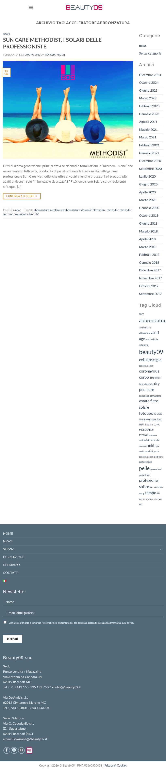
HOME (8, 533)
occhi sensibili (146, 452)
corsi (152, 378)
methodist (113, 210)
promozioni (155, 469)
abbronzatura (41, 210)
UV (37, 214)
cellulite (145, 360)
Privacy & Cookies (115, 765)
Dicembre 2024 (150, 75)
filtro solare (99, 210)
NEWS (8, 541)
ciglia (157, 360)
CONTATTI (10, 572)
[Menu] (30, 7)
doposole (86, 210)
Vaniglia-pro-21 (55, 55)
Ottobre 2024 (149, 82)
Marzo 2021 (147, 137)
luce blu (149, 425)
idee (141, 420)
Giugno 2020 (148, 184)
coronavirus (149, 371)
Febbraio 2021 (149, 145)
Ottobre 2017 (149, 286)
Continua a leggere (21, 196)
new (157, 446)
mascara (153, 435)
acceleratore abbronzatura (65, 210)
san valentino (156, 487)
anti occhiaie (152, 339)
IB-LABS (158, 414)
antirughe (143, 345)
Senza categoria (150, 53)
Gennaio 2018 (149, 262)
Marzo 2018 (147, 247)
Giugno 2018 (148, 223)
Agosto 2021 (148, 121)
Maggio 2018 (148, 231)
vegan (142, 499)
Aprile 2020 (147, 192)
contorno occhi (146, 366)
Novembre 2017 (150, 278)
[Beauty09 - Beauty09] (84, 7)
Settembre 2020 (150, 168)
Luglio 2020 (147, 176)
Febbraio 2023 (149, 106)
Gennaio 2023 (149, 114)
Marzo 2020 (147, 200)
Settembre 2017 (150, 294)
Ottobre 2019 (149, 215)
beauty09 (151, 352)
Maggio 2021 (148, 129)
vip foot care (152, 499)
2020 (141, 314)
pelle (144, 468)
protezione (144, 475)
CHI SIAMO (11, 564)
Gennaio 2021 (149, 153)
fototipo (146, 413)
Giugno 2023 (148, 90)
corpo (144, 377)
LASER (147, 420)
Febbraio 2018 (149, 254)
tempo (150, 493)
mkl (151, 446)
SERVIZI (9, 549)
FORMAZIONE (13, 557)
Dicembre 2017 (150, 270)
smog (141, 493)
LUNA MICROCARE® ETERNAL (149, 430)
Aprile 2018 (147, 239)
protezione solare (24, 214)
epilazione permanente (150, 396)
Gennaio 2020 (149, 208)
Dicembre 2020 (150, 161)
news (6, 34)
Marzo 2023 (147, 98)
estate (144, 401)
